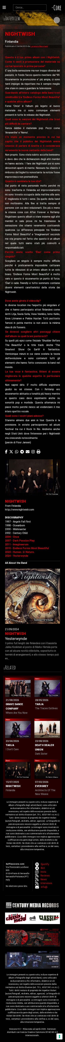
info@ (44, 886)
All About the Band (16, 562)
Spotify (45, 864)
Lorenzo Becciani (39, 46)
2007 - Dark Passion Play (20, 540)
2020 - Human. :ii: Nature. (19, 551)
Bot (43, 868)
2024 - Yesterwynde (16, 555)
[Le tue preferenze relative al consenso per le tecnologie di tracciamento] (59, 1036)
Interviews (46, 883)
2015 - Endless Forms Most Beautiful (27, 548)
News (43, 879)
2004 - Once (12, 536)
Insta (43, 871)
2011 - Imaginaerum (16, 544)
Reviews (45, 875)
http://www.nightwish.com (19, 509)
